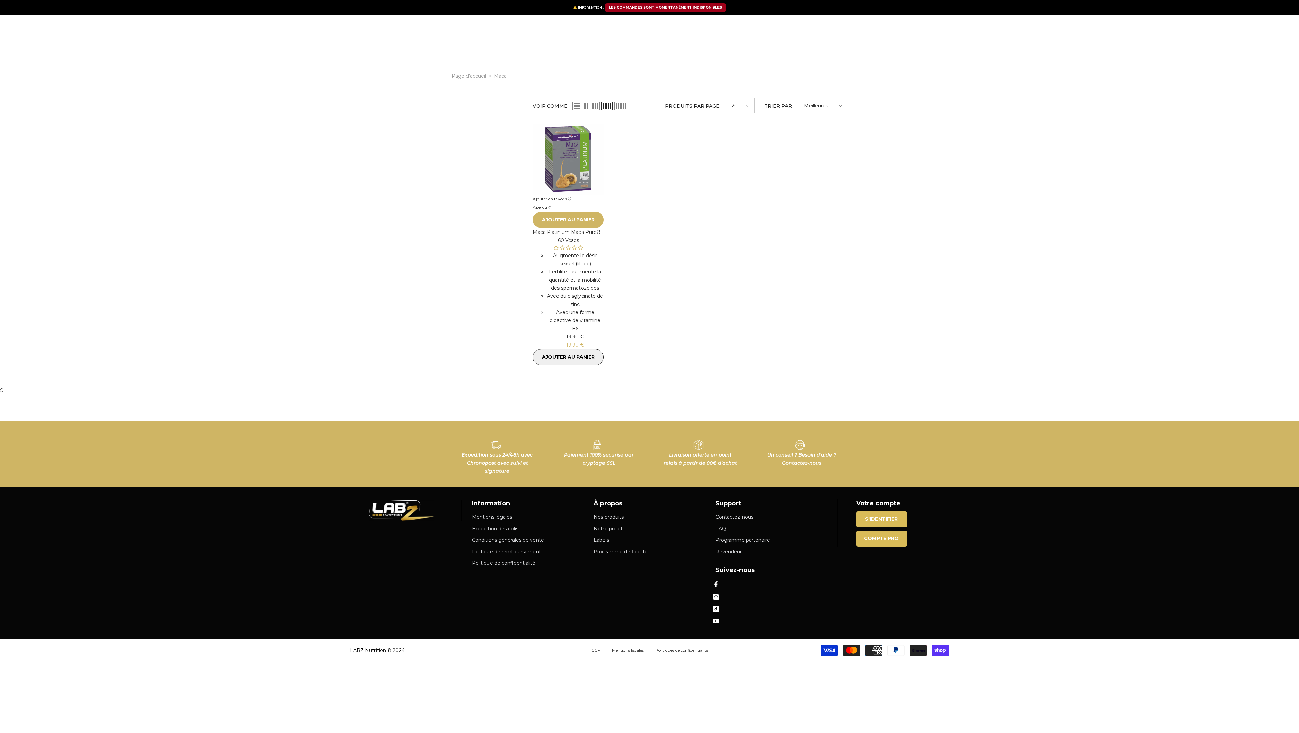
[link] (497, 454)
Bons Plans (732, 50)
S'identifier (881, 519)
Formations (850, 48)
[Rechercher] (506, 29)
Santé (506, 50)
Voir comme (550, 106)
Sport (528, 50)
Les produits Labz (636, 50)
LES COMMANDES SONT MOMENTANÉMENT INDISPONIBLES (665, 7)
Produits (479, 50)
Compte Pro (881, 538)
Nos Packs (448, 50)
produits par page (692, 106)
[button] (576, 106)
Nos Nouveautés (688, 50)
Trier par (778, 106)
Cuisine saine (559, 50)
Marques (595, 50)
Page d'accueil (469, 76)
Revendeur (788, 48)
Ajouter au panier (568, 220)
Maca (500, 76)
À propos (822, 48)
